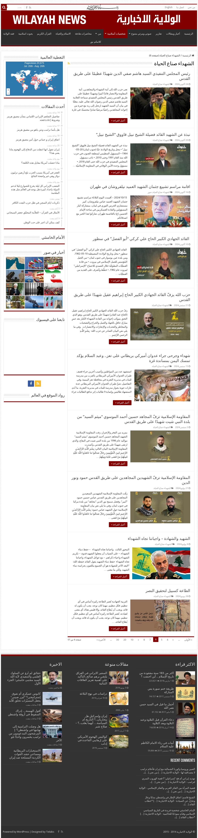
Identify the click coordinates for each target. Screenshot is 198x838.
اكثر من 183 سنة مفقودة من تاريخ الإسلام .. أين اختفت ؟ (156, 674)
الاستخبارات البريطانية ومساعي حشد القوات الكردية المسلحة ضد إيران (25, 754)
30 (117, 639)
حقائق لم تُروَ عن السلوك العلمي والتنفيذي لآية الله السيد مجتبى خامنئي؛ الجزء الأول (24, 678)
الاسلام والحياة (63, 33)
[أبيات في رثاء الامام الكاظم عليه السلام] (185, 747)
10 (132, 639)
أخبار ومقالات (173, 33)
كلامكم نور (95, 41)
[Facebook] (27, 7)
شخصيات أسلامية (116, 33)
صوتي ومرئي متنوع (141, 33)
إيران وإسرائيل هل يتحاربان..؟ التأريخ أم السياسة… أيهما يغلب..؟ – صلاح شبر (91, 721)
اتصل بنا (180, 7)
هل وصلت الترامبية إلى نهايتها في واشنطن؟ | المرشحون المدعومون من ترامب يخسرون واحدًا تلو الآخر (35, 733)
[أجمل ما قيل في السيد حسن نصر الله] (185, 709)
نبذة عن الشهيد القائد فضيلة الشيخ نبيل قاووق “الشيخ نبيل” (143, 134)
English (168, 7)
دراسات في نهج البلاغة (93, 693)
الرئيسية (188, 33)
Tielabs (50, 831)
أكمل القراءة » (118, 120)
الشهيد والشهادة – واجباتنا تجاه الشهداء (159, 538)
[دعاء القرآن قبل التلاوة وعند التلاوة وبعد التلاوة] (185, 728)
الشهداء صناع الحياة (161, 84)
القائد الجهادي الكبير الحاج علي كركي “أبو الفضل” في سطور (141, 238)
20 (124, 639)
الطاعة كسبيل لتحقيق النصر (168, 590)
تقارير (159, 33)
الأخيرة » (101, 639)
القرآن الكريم (44, 33)
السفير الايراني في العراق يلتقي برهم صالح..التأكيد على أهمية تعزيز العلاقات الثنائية (91, 678)
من (99, 33)
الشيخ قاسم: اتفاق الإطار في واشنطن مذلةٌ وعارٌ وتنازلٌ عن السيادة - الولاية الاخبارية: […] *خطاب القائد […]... (170, 801)
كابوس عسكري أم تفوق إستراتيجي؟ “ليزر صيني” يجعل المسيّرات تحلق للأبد (25, 697)
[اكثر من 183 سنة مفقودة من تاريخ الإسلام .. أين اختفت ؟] (185, 677)
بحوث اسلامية (25, 33)
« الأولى (188, 639)
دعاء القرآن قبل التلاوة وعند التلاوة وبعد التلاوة (157, 721)
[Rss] (30, 7)
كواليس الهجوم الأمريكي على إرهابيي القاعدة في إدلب (92, 740)
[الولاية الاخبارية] (149, 19)
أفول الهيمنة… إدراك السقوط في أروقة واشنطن (24, 712)
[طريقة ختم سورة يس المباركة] (185, 693)
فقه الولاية (8, 33)
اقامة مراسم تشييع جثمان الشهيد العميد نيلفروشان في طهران (140, 186)
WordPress (23, 831)
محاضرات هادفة (83, 33)
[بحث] (4, 7)
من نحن (191, 7)
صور (150, 192)
